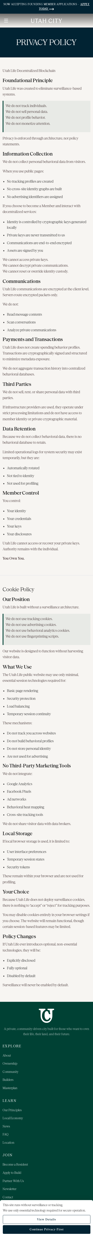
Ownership (10, 1063)
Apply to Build (12, 1173)
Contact (8, 1197)
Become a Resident (15, 1164)
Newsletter (9, 1189)
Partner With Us (13, 1181)
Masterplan (10, 1088)
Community (10, 1072)
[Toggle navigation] (6, 20)
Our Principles (12, 1110)
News (6, 1126)
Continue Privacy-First (47, 1229)
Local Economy (13, 1118)
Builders (8, 1080)
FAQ (5, 1134)
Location (8, 1143)
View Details (46, 1219)
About (7, 1055)
